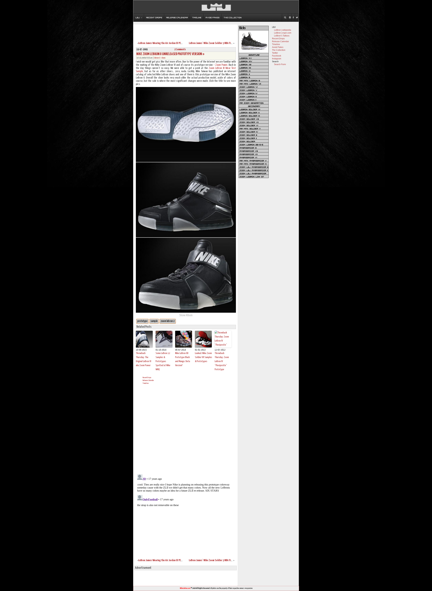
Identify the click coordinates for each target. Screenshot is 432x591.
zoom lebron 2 (168, 321)
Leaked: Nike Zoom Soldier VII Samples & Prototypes (203, 357)
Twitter (275, 53)
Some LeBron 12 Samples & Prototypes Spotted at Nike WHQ (163, 361)
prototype (142, 321)
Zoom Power (221, 65)
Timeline (145, 383)
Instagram (276, 58)
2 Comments (180, 49)
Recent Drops (147, 377)
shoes (163, 58)
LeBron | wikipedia (282, 30)
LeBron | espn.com (282, 33)
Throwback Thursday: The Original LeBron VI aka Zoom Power (143, 359)
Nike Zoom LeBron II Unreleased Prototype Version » (170, 54)
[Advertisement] (185, 31)
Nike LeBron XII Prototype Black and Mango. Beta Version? (182, 359)
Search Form (280, 64)
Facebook (276, 56)
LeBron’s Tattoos (281, 36)
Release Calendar (148, 380)
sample (154, 321)
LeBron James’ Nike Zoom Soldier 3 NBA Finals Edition (216, 43)
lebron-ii (157, 58)
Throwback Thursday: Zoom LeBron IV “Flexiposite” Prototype (222, 361)
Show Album (186, 315)
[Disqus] (186, 429)
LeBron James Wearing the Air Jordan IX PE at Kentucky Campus (169, 43)
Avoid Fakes (277, 47)
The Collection (278, 50)
